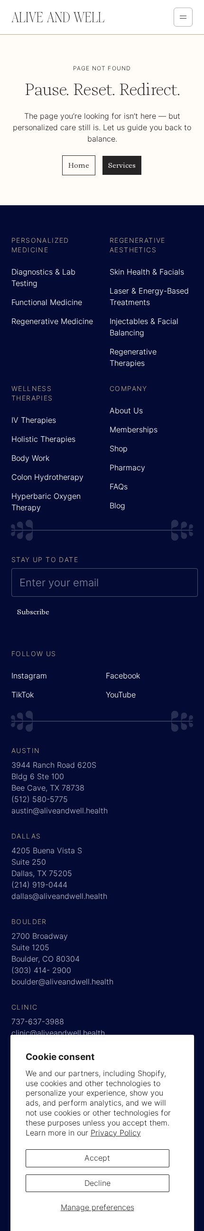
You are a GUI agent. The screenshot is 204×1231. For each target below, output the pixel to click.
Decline (97, 1183)
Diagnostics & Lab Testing (43, 277)
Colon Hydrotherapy (47, 477)
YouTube (121, 694)
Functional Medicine (46, 302)
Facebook (123, 675)
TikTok (22, 694)
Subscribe (33, 612)
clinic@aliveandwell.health (58, 1033)
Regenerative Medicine (52, 321)
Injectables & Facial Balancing (144, 327)
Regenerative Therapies (133, 357)
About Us (126, 410)
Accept (97, 1158)
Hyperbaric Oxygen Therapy (46, 502)
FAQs (119, 486)
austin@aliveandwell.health (59, 810)
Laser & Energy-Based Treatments (149, 296)
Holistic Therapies (43, 439)
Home (78, 165)
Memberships (134, 429)
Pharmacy (127, 467)
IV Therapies (33, 420)
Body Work (30, 458)
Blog (117, 505)
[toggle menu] (183, 17)
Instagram (29, 675)
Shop (119, 448)
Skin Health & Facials (147, 272)
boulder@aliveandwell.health (62, 981)
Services (122, 165)
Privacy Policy (116, 1132)
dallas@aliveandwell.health (59, 896)
